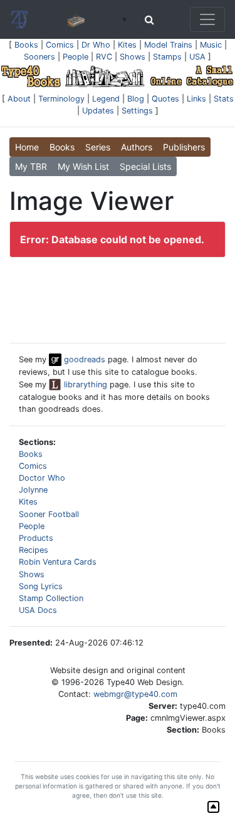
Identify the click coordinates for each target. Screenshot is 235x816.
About (19, 98)
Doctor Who (42, 478)
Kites (127, 45)
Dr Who (95, 45)
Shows (132, 56)
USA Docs (38, 610)
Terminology (61, 98)
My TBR (31, 166)
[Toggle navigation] (207, 19)
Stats (224, 98)
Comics (60, 45)
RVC (104, 56)
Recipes (33, 550)
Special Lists (145, 166)
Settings (137, 110)
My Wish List (83, 166)
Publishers (184, 147)
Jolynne (33, 489)
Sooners (39, 56)
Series (97, 147)
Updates (98, 110)
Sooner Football (49, 514)
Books (26, 45)
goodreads (83, 359)
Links (196, 98)
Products (36, 538)
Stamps (167, 56)
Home (27, 147)
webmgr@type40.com (135, 694)
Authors (136, 147)
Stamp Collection (51, 598)
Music (211, 45)
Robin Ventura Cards (58, 562)
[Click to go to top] (213, 807)
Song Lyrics (41, 586)
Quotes (165, 98)
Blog (135, 98)
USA (197, 56)
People (75, 56)
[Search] (149, 19)
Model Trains (168, 45)
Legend (106, 98)
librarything (84, 384)
